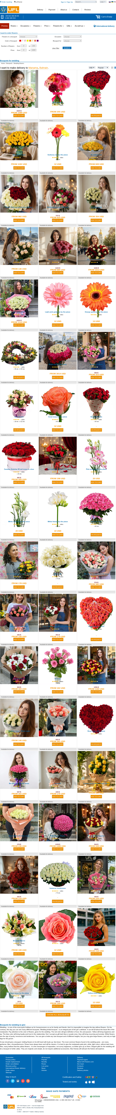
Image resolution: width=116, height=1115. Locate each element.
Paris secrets (58, 731)
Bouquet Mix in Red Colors (57, 469)
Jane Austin (19, 417)
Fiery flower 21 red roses (19, 888)
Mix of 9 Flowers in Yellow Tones (19, 574)
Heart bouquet (96, 102)
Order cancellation (12, 1064)
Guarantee (9, 1057)
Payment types (82, 1059)
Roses (43, 1064)
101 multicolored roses (96, 678)
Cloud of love (19, 678)
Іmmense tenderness (58, 888)
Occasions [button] (24, 26)
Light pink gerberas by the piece (57, 312)
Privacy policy (10, 1059)
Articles (44, 1070)
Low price (44, 1066)
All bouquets (45, 1057)
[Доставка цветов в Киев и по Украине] (110, 2)
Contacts (80, 1066)
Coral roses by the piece (57, 417)
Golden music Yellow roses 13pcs (96, 783)
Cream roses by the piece (19, 993)
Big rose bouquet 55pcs (57, 259)
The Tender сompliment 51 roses (96, 574)
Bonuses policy (11, 1066)
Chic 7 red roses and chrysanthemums (58, 626)
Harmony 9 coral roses (19, 626)
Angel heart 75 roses (96, 626)
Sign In (63, 2)
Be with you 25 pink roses (19, 783)
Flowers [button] (36, 26)
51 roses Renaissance (96, 836)
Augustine (19, 259)
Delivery (80, 1057)
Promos (4, 26)
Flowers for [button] (58, 26)
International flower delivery (15, 1068)
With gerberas (57, 102)
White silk (58, 574)
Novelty (44, 1062)
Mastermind (19, 364)
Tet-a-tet (57, 678)
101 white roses (19, 312)
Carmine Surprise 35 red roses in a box (19, 469)
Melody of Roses (96, 364)
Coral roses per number (58, 940)
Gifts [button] (69, 26)
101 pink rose (96, 521)
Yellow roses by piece (96, 993)
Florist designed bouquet (58, 993)
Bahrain (43, 67)
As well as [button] (79, 26)
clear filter (55, 48)
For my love (96, 888)
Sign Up (70, 2)
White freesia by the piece (58, 521)
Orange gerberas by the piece (96, 312)
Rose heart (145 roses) (96, 731)
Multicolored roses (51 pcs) (57, 207)
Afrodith (57, 783)
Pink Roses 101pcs (57, 836)
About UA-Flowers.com (85, 1062)
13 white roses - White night (19, 731)
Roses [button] (13, 26)
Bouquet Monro (19, 940)
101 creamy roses (19, 102)
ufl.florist (19, 2)
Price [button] (46, 26)
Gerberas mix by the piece (58, 155)
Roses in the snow (96, 940)
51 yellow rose (96, 155)
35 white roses (96, 207)
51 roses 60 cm (96, 417)
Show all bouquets (58, 1015)
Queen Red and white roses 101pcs (19, 207)
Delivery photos (82, 1070)
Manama (33, 67)
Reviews (80, 1068)
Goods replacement (13, 1062)
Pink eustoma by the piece (96, 469)
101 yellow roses (19, 155)
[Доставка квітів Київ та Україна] (112, 2)
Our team (80, 1064)
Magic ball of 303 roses (58, 364)
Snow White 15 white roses (19, 836)
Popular (44, 1059)
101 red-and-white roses (96, 259)
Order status (10, 1070)
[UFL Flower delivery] (9, 9)
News (43, 1068)
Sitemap (9, 1072)
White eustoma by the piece (19, 521)
